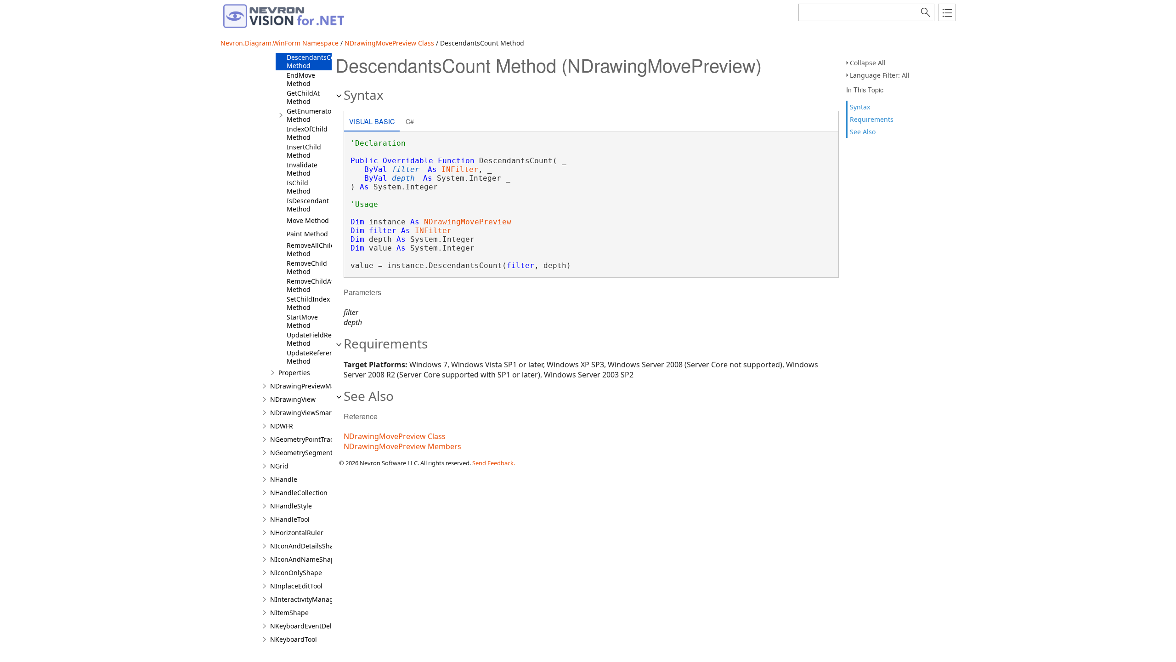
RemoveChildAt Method (310, 285)
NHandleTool (290, 519)
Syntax (860, 107)
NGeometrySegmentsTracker (314, 452)
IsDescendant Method (308, 204)
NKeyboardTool (293, 639)
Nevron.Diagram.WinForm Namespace (279, 43)
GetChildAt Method (303, 97)
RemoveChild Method (307, 267)
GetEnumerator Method (310, 115)
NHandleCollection (299, 492)
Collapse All (868, 62)
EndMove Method (301, 79)
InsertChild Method (304, 151)
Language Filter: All (880, 75)
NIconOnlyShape (296, 572)
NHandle (283, 479)
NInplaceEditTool (296, 586)
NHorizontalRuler (296, 532)
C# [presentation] (410, 121)
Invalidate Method (302, 168)
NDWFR (281, 426)
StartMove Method (302, 321)
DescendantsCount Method (316, 61)
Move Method (308, 220)
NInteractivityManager (305, 599)
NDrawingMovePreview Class (389, 43)
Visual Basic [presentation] (372, 121)
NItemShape (289, 612)
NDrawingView (293, 399)
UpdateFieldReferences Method (322, 339)
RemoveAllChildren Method (316, 249)
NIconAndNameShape (304, 559)
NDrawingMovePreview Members (402, 446)
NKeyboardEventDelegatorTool (317, 626)
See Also (863, 131)
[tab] (372, 122)
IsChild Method (299, 186)
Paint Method (307, 233)
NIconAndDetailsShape (305, 546)
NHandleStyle (291, 506)
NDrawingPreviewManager (311, 386)
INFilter (459, 169)
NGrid (279, 466)
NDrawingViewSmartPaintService (321, 412)
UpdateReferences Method (315, 356)
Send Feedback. (493, 463)
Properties (294, 372)
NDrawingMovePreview (467, 221)
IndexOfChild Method (307, 133)
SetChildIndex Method (308, 303)
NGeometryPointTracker (306, 439)
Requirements (871, 119)
